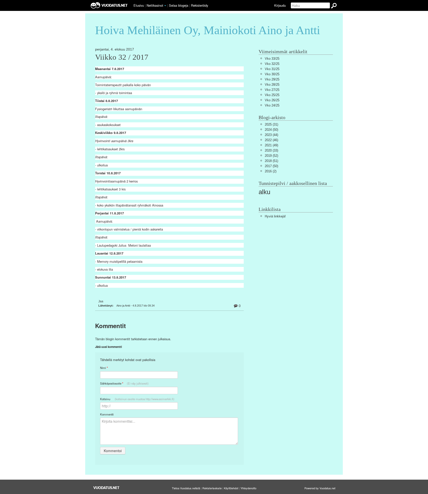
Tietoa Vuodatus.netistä (186, 488)
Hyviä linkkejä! (275, 216)
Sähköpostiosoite (124, 383)
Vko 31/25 (272, 69)
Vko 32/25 (272, 64)
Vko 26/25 (272, 100)
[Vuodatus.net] (106, 487)
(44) (271, 135)
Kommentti (107, 414)
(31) (271, 124)
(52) (271, 155)
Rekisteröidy (199, 5)
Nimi (104, 368)
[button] (165, 5)
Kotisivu (137, 399)
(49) (271, 145)
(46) (271, 140)
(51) (271, 161)
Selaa (178, 5)
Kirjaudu (280, 5)
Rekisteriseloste (212, 488)
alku (264, 191)
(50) (271, 129)
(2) (270, 171)
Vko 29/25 (272, 79)
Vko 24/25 (272, 105)
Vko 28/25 (272, 84)
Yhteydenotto (248, 488)
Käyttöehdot (231, 488)
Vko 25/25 (272, 95)
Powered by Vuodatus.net (319, 488)
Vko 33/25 (272, 58)
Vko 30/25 (272, 74)
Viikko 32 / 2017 (121, 57)
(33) (271, 150)
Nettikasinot (155, 5)
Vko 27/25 (272, 90)
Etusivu (139, 5)
